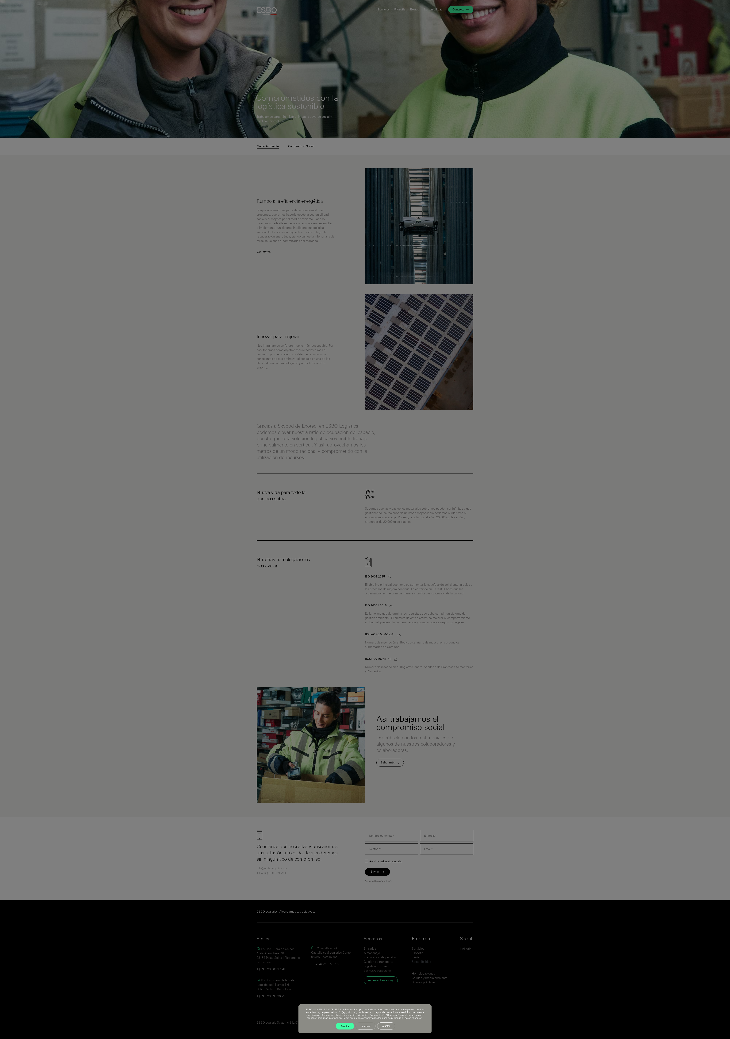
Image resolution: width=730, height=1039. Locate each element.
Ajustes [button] (386, 1026)
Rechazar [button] (366, 1026)
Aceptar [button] (345, 1026)
